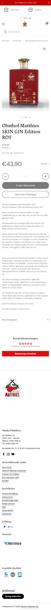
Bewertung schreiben (25, 353)
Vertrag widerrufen (13, 596)
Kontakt (5, 481)
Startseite (5, 41)
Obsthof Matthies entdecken (14, 470)
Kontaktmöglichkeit (10, 500)
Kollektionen (17, 41)
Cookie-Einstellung (10, 493)
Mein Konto (7, 467)
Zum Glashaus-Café (10, 477)
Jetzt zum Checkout (25, 194)
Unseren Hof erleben (10, 474)
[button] (5, 176)
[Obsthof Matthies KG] (25, 24)
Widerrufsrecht (8, 504)
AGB (4, 507)
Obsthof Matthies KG (29, 606)
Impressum (6, 514)
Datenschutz (7, 497)
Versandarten (7, 510)
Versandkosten (18, 153)
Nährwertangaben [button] (9, 320)
